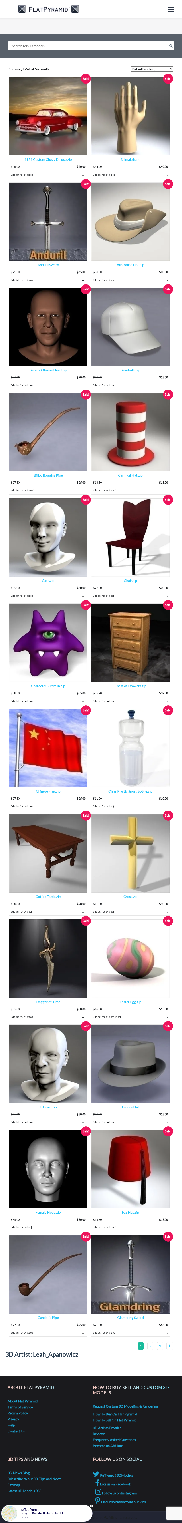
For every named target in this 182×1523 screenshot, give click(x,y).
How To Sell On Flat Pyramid (114, 1420)
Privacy (13, 1419)
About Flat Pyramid (23, 1401)
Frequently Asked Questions (114, 1440)
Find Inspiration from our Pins (123, 1502)
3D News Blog (19, 1473)
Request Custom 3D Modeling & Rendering (125, 1406)
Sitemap (14, 1485)
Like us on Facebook (115, 1484)
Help (11, 1425)
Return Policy (18, 1413)
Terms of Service (20, 1407)
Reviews (99, 1434)
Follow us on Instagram (119, 1493)
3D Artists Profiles (107, 1428)
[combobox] (91, 45)
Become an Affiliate (108, 1445)
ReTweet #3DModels (116, 1475)
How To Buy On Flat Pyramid (115, 1414)
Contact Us (16, 1431)
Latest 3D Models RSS (24, 1491)
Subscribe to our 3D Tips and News (34, 1479)
